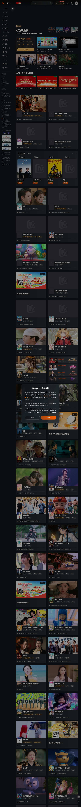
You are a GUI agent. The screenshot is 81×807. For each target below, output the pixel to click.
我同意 (48, 417)
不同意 (32, 417)
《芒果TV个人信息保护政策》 (44, 396)
